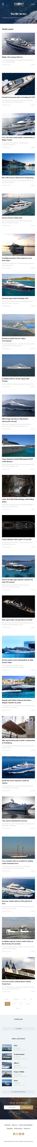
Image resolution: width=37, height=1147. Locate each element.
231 (24, 999)
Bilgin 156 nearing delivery (12, 57)
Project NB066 (19, 1072)
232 (31, 999)
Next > (28, 1004)
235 (21, 1004)
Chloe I (16, 1063)
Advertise (8, 1125)
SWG (15, 1045)
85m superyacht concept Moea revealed (17, 620)
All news (19, 1028)
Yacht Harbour (19, 5)
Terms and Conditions (25, 1125)
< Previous (16, 999)
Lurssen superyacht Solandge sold (15, 298)
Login (33, 4)
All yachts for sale (18, 1092)
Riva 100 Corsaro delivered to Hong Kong (18, 178)
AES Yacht (16, 1076)
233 (7, 1004)
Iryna (16, 1081)
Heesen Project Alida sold (12, 218)
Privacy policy (18, 1128)
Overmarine (17, 1059)
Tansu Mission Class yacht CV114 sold (16, 539)
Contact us (27, 1128)
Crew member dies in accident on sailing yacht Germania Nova (17, 862)
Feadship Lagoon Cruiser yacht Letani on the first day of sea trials (17, 942)
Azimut (15, 1050)
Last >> (18, 1008)
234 (14, 1004)
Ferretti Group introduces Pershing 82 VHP (18, 97)
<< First (6, 999)
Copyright (10, 1128)
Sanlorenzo (16, 1067)
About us (15, 1125)
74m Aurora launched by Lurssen (14, 821)
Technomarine (19, 1054)
